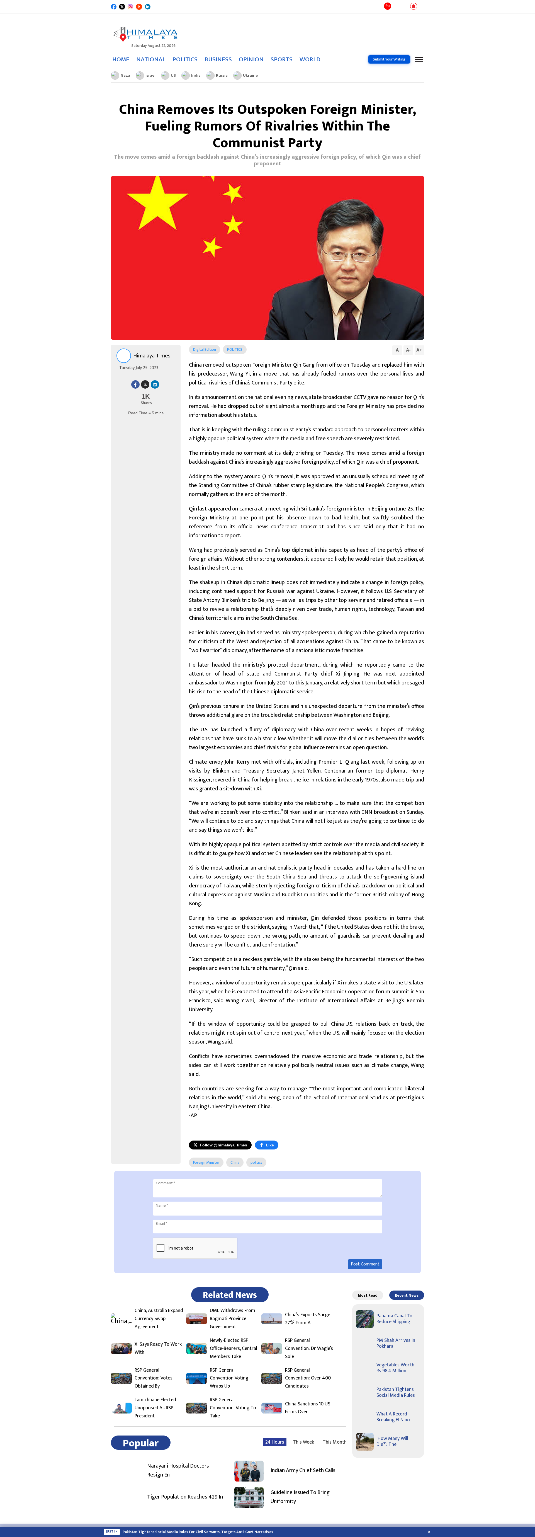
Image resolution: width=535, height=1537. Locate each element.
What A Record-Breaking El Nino (393, 1417)
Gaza (125, 75)
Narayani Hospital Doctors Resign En (178, 1470)
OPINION (251, 59)
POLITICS (185, 59)
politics (256, 1162)
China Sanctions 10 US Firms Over (307, 1408)
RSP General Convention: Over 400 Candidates (308, 1378)
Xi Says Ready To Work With (158, 1348)
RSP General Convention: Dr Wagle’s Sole (309, 1349)
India (196, 75)
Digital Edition (204, 349)
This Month (335, 1442)
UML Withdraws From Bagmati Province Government (232, 1319)
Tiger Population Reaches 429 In (185, 1497)
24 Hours (274, 1442)
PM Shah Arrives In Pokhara (395, 1343)
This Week (303, 1442)
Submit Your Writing (389, 59)
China (234, 1162)
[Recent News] (396, 6)
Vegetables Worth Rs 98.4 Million (395, 1368)
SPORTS (282, 59)
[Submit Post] (404, 6)
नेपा (387, 6)
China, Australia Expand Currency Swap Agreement (159, 1319)
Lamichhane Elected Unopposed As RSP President (155, 1408)
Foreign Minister (206, 1162)
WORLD (310, 59)
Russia (222, 75)
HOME (120, 59)
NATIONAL (151, 59)
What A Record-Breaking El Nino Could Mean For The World (175, 1531)
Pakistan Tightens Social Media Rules (395, 1392)
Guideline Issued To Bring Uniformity (300, 1497)
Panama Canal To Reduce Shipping (394, 1319)
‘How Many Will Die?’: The (392, 1441)
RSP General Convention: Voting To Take (233, 1408)
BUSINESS (218, 59)
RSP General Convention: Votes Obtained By (153, 1378)
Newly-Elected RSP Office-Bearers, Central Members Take (233, 1349)
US (173, 75)
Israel (150, 75)
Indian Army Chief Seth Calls (303, 1470)
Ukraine (250, 75)
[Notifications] (413, 6)
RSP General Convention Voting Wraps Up (229, 1378)
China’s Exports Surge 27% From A (307, 1319)
